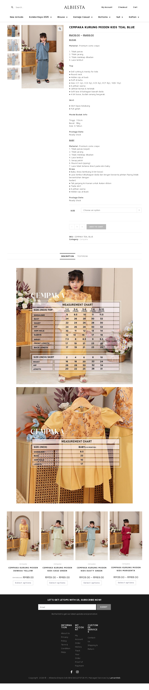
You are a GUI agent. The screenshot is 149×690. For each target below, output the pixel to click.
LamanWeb (115, 677)
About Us (65, 633)
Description (67, 256)
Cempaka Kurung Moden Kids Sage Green (57, 569)
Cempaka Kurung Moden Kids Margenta (126, 569)
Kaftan (132, 17)
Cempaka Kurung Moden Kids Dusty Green (92, 569)
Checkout (122, 7)
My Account (107, 7)
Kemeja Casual (81, 17)
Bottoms (103, 17)
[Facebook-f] (71, 672)
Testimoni (82, 256)
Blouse (61, 17)
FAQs (63, 652)
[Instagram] (77, 672)
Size (73, 210)
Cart (135, 7)
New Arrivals (16, 17)
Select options (23, 583)
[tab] (67, 256)
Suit (118, 17)
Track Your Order (77, 654)
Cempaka (84, 239)
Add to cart (96, 227)
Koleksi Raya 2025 (39, 17)
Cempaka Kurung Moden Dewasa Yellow (23, 569)
